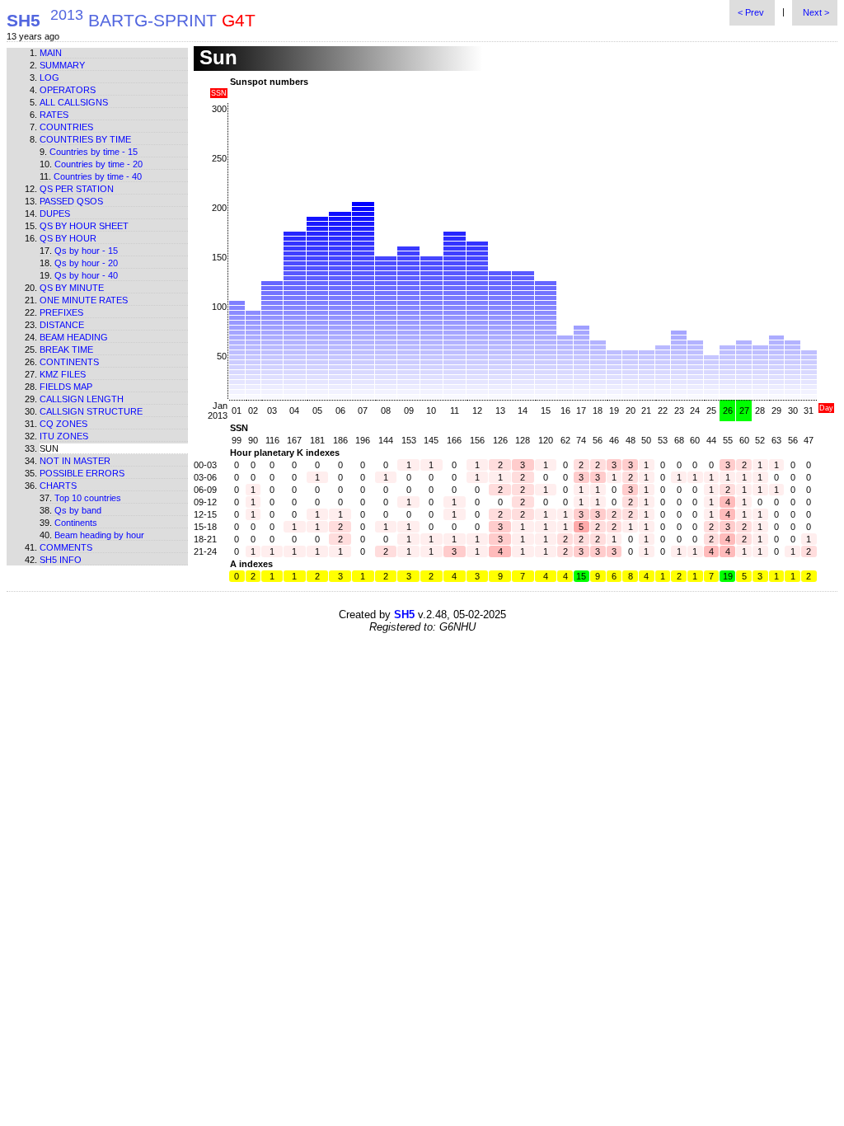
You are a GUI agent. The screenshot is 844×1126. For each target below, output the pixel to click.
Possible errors (82, 473)
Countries (66, 127)
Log (49, 77)
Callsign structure (91, 411)
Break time (66, 349)
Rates (54, 115)
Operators (68, 90)
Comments (66, 547)
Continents (69, 362)
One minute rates (84, 300)
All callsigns (74, 102)
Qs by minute (72, 288)
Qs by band (77, 510)
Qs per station (77, 189)
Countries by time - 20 (98, 164)
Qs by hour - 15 (86, 251)
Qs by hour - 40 (86, 275)
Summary (62, 65)
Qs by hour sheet (84, 226)
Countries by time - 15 (93, 152)
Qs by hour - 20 (86, 263)
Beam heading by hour (99, 535)
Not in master (75, 461)
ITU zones (64, 436)
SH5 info (61, 560)
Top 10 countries (87, 498)
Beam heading (74, 337)
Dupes (55, 213)
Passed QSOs (71, 201)
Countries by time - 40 (98, 176)
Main (51, 53)
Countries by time (85, 139)
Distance (62, 325)
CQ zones (63, 424)
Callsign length (82, 399)
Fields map (66, 387)
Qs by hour (68, 238)
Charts (58, 485)
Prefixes (61, 312)
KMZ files (63, 374)
